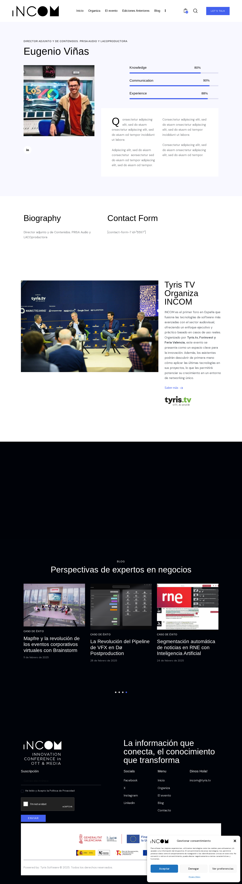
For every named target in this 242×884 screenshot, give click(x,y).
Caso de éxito (34, 631)
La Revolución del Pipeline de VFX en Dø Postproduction (120, 647)
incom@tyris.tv (200, 780)
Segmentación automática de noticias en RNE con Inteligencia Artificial (186, 647)
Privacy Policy (194, 877)
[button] (235, 841)
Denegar (193, 869)
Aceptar (164, 869)
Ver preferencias (222, 869)
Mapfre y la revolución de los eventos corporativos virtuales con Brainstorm (52, 644)
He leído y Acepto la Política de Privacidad (50, 790)
